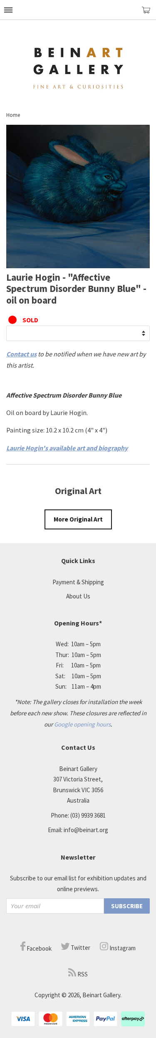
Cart (149, 13)
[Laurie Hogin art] (78, 266)
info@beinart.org (86, 830)
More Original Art (78, 519)
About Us (78, 596)
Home (13, 115)
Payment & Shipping (78, 582)
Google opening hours (82, 724)
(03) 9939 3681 (88, 815)
